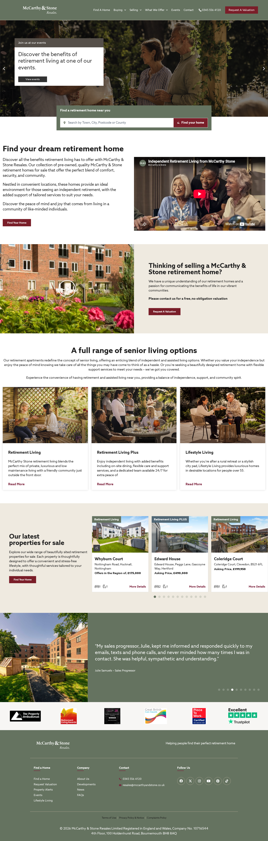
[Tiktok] (227, 781)
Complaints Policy (156, 817)
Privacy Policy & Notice (131, 817)
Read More (16, 484)
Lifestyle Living (199, 452)
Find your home (192, 123)
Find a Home (101, 10)
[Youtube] (208, 781)
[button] (4, 68)
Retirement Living (24, 452)
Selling (134, 10)
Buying (118, 10)
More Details (137, 586)
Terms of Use (109, 817)
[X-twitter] (190, 781)
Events (175, 10)
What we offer (154, 10)
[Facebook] (181, 781)
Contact (189, 10)
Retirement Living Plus (117, 452)
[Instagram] (199, 781)
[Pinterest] (218, 781)
